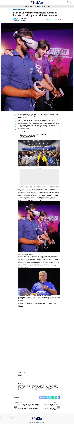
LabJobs (43, 422)
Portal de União (20, 18)
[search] (68, 3)
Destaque (16, 9)
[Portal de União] (37, 2)
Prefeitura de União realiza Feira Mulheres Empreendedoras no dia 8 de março (24, 386)
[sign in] (2, 2)
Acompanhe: (43, 134)
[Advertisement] (39, 177)
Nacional (22, 9)
